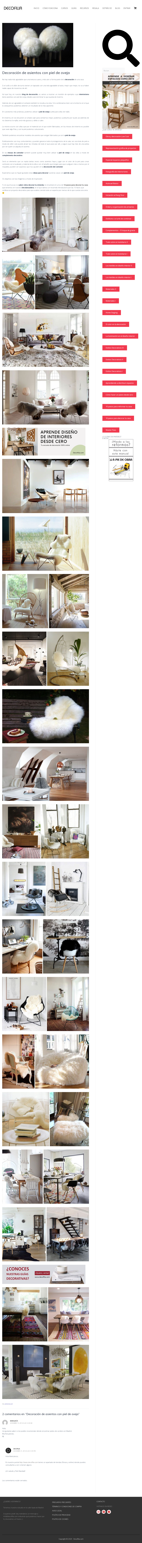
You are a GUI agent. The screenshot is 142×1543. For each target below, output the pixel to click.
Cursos (64, 8)
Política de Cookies (60, 1519)
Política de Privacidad (61, 1515)
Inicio (36, 8)
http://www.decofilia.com (28, 1462)
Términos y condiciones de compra (67, 1506)
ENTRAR (126, 8)
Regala (95, 8)
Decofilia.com (78, 1539)
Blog (117, 8)
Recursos (84, 8)
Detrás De (107, 8)
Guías (74, 8)
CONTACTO (101, 1501)
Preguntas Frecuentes (61, 1502)
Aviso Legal (57, 1511)
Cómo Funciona (50, 8)
